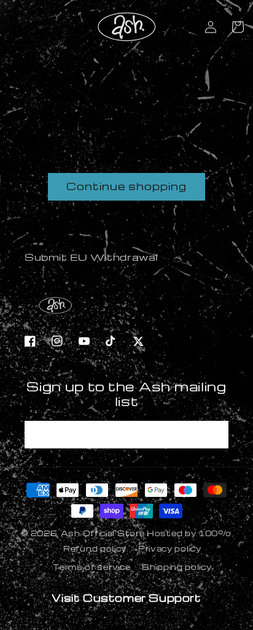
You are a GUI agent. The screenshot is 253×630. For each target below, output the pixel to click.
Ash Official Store (103, 533)
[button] (237, 26)
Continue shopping (126, 186)
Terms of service (91, 567)
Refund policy (94, 548)
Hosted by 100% (189, 533)
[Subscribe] (214, 434)
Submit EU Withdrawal (91, 257)
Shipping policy (177, 567)
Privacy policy (169, 548)
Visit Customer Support (126, 597)
